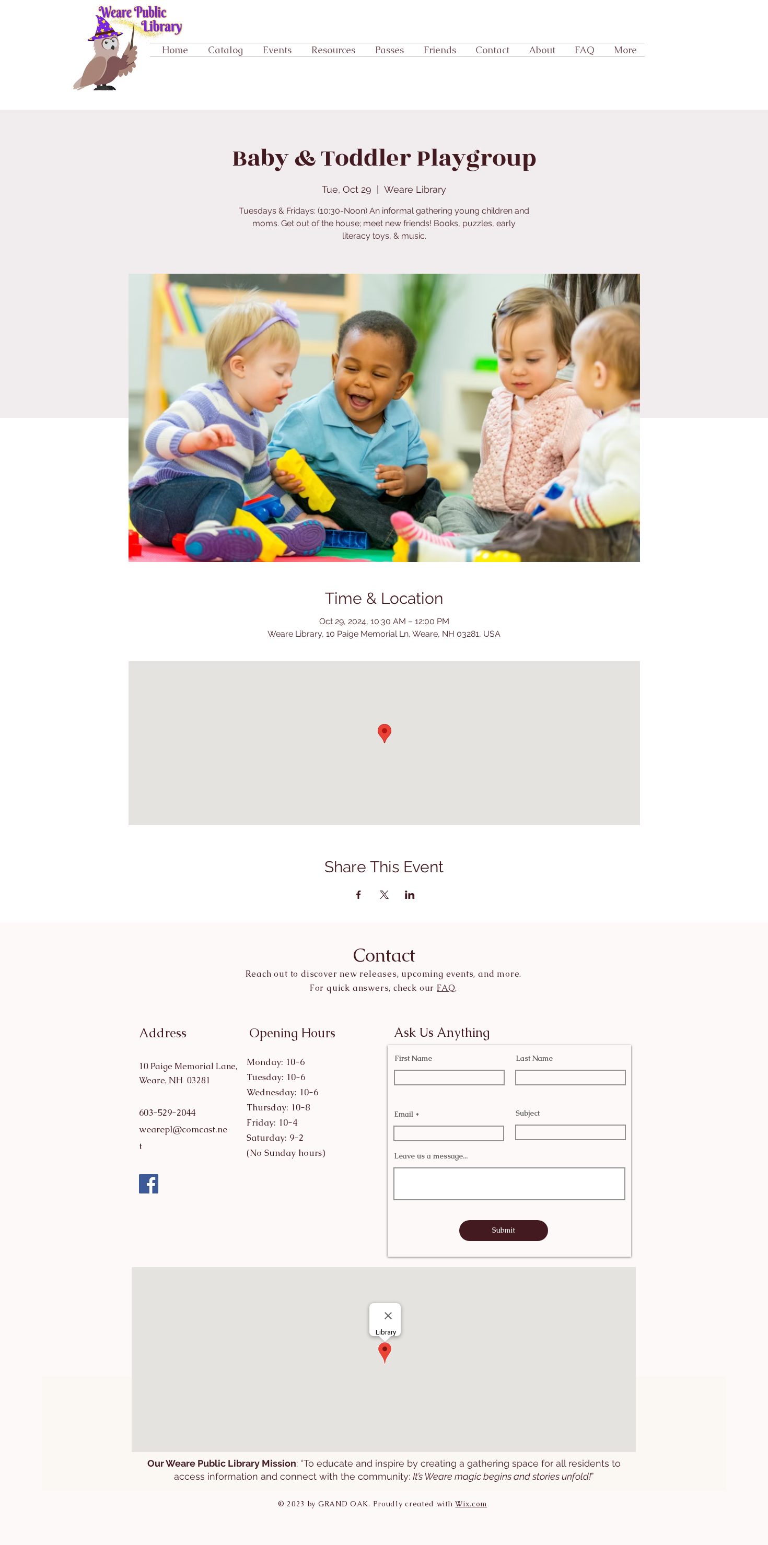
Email (403, 1114)
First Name (413, 1058)
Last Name (534, 1058)
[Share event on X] (384, 895)
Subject (528, 1113)
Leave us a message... (431, 1156)
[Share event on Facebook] (359, 895)
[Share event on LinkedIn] (410, 895)
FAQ (446, 987)
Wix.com (471, 1503)
